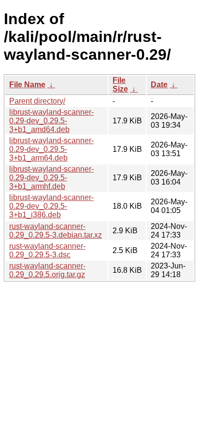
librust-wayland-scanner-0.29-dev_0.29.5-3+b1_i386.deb (51, 206)
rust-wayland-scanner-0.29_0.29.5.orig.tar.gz (47, 270)
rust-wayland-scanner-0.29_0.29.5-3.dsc (47, 250)
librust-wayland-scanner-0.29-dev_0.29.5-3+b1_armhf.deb (51, 177)
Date (159, 84)
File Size (120, 84)
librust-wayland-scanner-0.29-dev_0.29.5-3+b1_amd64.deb (51, 121)
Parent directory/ (37, 101)
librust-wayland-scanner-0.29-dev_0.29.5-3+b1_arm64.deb (51, 149)
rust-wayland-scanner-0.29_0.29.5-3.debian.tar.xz (55, 230)
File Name (27, 84)
